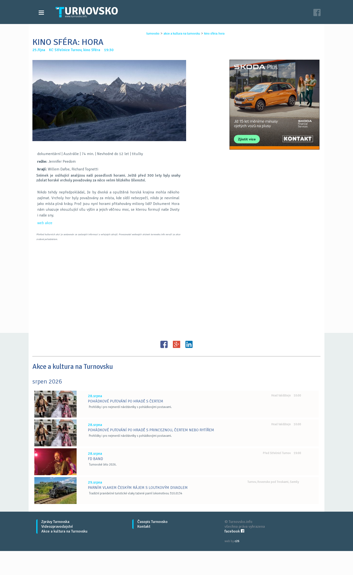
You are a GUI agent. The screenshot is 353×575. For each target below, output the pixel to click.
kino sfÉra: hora (214, 34)
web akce (44, 223)
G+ (176, 344)
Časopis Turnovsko (152, 521)
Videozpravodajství (57, 526)
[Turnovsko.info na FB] (317, 13)
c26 (237, 541)
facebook (233, 531)
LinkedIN (189, 344)
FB (164, 344)
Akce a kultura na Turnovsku (64, 531)
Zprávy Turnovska (55, 521)
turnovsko (152, 34)
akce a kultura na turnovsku (182, 34)
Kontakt (143, 526)
